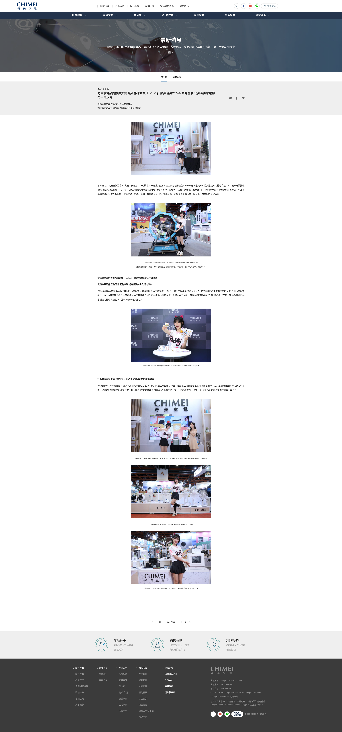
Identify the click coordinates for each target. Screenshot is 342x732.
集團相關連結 (81, 686)
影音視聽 (123, 674)
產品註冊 (143, 674)
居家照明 (123, 711)
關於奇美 (104, 6)
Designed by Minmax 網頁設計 (224, 696)
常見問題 (143, 717)
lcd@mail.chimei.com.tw (231, 680)
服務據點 (143, 692)
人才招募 (79, 705)
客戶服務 (134, 6)
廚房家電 (123, 699)
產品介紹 (123, 668)
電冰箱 (122, 686)
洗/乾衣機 (123, 692)
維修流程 (143, 686)
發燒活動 (149, 6)
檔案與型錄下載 (146, 711)
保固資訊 (143, 699)
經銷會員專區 (167, 6)
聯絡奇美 (79, 692)
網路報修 (143, 680)
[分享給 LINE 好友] (230, 98)
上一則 (158, 622)
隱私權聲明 (170, 692)
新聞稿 (164, 77)
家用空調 (123, 680)
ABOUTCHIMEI (237, 714)
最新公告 (177, 77)
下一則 (184, 622)
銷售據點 (143, 705)
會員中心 (184, 6)
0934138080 (226, 688)
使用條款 (169, 686)
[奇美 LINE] (257, 6)
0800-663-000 (227, 684)
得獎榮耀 (79, 680)
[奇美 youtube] (250, 6)
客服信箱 (79, 699)
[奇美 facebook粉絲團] (243, 6)
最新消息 (119, 6)
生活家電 (123, 705)
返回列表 (171, 622)
